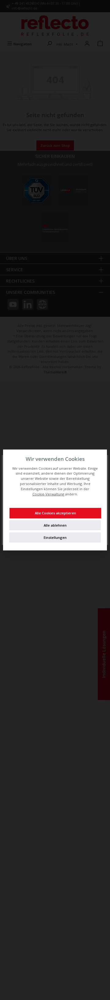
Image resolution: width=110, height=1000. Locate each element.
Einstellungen (55, 537)
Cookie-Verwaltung (48, 494)
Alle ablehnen (55, 525)
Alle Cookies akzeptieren (55, 513)
